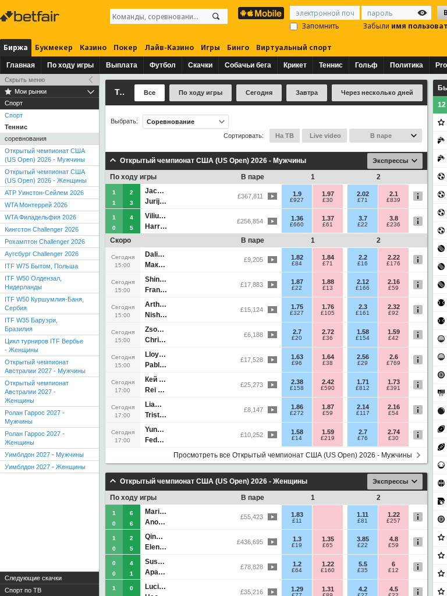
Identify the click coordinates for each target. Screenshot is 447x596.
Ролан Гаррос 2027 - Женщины (35, 438)
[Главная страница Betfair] (31, 16)
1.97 (328, 194)
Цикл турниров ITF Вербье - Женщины (44, 345)
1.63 (297, 357)
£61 (327, 225)
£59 (393, 288)
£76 (362, 438)
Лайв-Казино (169, 47)
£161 (363, 313)
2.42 (328, 382)
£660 (297, 225)
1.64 (328, 357)
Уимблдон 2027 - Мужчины (44, 454)
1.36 (297, 218)
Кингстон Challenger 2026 (42, 229)
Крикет (295, 65)
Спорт (14, 115)
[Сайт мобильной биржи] (261, 13)
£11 (297, 521)
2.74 (394, 432)
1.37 (328, 218)
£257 (393, 521)
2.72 (328, 332)
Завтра (307, 92)
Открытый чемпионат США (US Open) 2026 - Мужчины (45, 155)
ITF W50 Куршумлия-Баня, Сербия (44, 303)
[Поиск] (216, 16)
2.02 (363, 194)
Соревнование (170, 121)
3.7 (363, 218)
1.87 (297, 282)
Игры (210, 47)
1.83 (297, 514)
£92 (393, 313)
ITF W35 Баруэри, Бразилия (31, 324)
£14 (297, 438)
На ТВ (284, 135)
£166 (363, 288)
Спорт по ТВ (23, 590)
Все (149, 92)
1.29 (297, 589)
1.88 (328, 282)
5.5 (363, 564)
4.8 (393, 539)
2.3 (363, 307)
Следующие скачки (33, 577)
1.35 (328, 539)
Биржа (15, 47)
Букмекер (54, 47)
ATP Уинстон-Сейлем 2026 (44, 192)
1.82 (297, 257)
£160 (328, 570)
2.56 (363, 357)
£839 (393, 200)
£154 (363, 338)
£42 (393, 338)
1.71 (363, 382)
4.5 (393, 589)
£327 (297, 313)
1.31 (328, 589)
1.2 (297, 564)
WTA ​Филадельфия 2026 (40, 217)
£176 (393, 264)
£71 (362, 200)
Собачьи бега (248, 65)
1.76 (328, 307)
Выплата (121, 65)
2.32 (394, 307)
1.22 (394, 514)
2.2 (363, 257)
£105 (328, 313)
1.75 (297, 307)
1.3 (297, 539)
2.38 (297, 382)
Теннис (331, 65)
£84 (297, 264)
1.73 (394, 382)
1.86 (297, 407)
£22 (362, 225)
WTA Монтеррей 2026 (36, 204)
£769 (393, 363)
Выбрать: (124, 121)
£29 (362, 363)
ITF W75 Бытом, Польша (41, 265)
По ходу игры (70, 65)
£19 (297, 545)
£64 (297, 570)
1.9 (297, 194)
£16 (362, 264)
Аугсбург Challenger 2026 (42, 253)
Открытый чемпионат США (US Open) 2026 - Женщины (46, 176)
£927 (297, 200)
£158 (297, 388)
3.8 (393, 218)
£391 (393, 388)
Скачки (200, 65)
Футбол (163, 65)
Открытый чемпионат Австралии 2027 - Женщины (37, 391)
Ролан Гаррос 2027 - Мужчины (35, 417)
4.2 (363, 589)
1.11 (362, 514)
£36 (327, 338)
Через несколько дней (377, 92)
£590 (328, 388)
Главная (20, 65)
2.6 (393, 357)
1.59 (394, 332)
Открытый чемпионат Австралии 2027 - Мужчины (45, 366)
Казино (93, 47)
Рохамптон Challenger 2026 (45, 241)
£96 (297, 363)
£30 (327, 200)
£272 (297, 413)
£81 (362, 521)
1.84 (328, 257)
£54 (393, 413)
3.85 (363, 539)
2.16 (394, 282)
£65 (327, 545)
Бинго (238, 47)
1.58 (363, 332)
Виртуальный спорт (294, 47)
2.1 (393, 194)
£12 (393, 570)
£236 (393, 225)
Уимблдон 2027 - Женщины (45, 466)
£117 (363, 413)
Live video (324, 135)
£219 (328, 438)
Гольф (366, 65)
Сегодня (259, 92)
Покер (125, 47)
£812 (363, 388)
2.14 (363, 407)
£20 (297, 338)
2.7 (297, 332)
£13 (327, 288)
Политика (406, 65)
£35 (362, 570)
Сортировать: (244, 135)
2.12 (363, 282)
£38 (327, 363)
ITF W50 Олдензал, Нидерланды (33, 282)
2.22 (394, 257)
